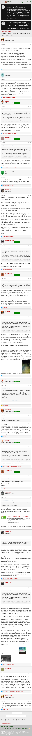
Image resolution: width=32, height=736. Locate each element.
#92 (30, 446)
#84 (30, 142)
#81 (30, 44)
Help (23, 728)
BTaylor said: (4, 418)
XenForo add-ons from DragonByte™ (19, 732)
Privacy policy (18, 728)
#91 (30, 415)
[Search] (30, 1)
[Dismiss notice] (30, 6)
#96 (30, 588)
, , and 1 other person (16, 70)
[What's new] (27, 1)
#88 (30, 278)
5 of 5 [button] (20, 713)
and (9, 97)
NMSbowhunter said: (6, 145)
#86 (30, 195)
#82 (30, 79)
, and (12, 466)
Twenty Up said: (5, 248)
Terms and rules (10, 728)
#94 (30, 497)
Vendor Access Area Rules (22, 28)
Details (16, 733)
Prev (15, 713)
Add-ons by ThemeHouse (6, 734)
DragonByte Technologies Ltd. (9, 733)
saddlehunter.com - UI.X (7, 726)
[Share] (28, 44)
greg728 (3, 35)
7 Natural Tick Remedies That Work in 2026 (18, 516)
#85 (30, 177)
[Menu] (2, 2)
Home (26, 728)
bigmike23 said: (5, 388)
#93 (30, 476)
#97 (30, 674)
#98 (30, 701)
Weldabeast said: (5, 109)
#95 (30, 537)
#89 (30, 317)
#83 (30, 106)
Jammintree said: (5, 320)
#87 (30, 245)
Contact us (3, 728)
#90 (30, 385)
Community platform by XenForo (13, 731)
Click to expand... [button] (16, 121)
